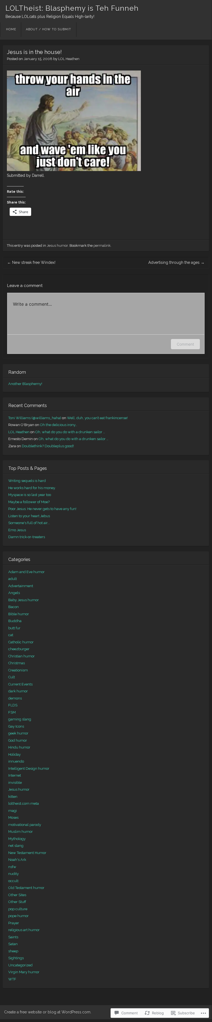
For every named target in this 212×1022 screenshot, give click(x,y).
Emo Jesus (17, 530)
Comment (185, 344)
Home (11, 29)
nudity (13, 874)
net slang (15, 846)
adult (12, 579)
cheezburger (18, 649)
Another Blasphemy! (25, 384)
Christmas (16, 663)
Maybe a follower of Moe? (29, 502)
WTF (12, 979)
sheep (13, 951)
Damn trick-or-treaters (26, 537)
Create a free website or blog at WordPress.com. (47, 1012)
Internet (14, 775)
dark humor (18, 691)
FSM (12, 712)
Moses (13, 817)
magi (12, 811)
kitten (12, 797)
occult (13, 881)
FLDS (12, 705)
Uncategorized (20, 965)
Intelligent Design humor (28, 768)
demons (15, 698)
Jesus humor (57, 245)
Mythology (17, 839)
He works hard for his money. (32, 488)
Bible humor (18, 614)
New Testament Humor (27, 853)
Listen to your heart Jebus (29, 516)
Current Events (20, 684)
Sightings (16, 958)
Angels (14, 593)
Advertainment (20, 586)
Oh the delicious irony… (58, 425)
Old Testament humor (26, 888)
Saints (13, 937)
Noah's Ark (17, 860)
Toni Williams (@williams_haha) (34, 418)
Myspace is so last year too (29, 495)
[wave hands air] (74, 169)
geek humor (18, 733)
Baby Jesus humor (23, 600)
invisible (15, 782)
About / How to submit (48, 29)
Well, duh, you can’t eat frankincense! (97, 418)
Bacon (13, 607)
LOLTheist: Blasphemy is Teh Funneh (72, 8)
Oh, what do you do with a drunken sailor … (70, 432)
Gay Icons (16, 726)
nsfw (12, 867)
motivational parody (24, 825)
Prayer (13, 923)
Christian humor (21, 656)
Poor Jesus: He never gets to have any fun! (42, 509)
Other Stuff (17, 902)
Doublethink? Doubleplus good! (48, 446)
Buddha (15, 621)
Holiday (14, 754)
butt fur (14, 628)
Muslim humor (20, 831)
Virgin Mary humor (23, 972)
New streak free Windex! (31, 262)
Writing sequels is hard (27, 481)
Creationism (18, 670)
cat (10, 635)
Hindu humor (19, 747)
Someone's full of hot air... (29, 523)
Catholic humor (21, 642)
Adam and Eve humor (26, 572)
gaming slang (19, 719)
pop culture (17, 909)
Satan (13, 944)
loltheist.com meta (23, 803)
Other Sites (17, 895)
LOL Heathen (68, 59)
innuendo (16, 761)
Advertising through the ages (176, 262)
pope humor (18, 916)
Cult (11, 677)
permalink (102, 245)
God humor (17, 740)
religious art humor (24, 930)
